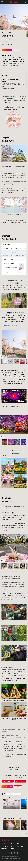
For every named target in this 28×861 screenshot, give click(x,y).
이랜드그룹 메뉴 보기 (2, 2)
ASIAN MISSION (4, 848)
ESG (12, 846)
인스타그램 (9, 853)
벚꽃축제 (13, 794)
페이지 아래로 (26, 797)
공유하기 (18, 786)
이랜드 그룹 (5, 840)
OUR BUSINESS (4, 846)
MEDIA (12, 848)
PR (11, 843)
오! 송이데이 (8, 700)
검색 (26, 2)
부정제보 (18, 845)
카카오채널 (17, 853)
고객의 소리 (18, 843)
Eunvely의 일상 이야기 (9, 718)
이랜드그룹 (14, 2)
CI (1, 849)
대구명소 (18, 794)
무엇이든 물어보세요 (20, 846)
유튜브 (14, 853)
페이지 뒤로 (26, 800)
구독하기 (9, 855)
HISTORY (3, 845)
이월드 (8, 794)
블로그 (11, 853)
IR (11, 845)
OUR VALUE (3, 843)
